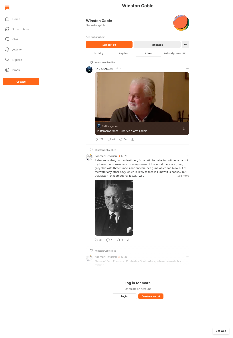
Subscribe (109, 44)
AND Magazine (104, 68)
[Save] (184, 128)
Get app (221, 331)
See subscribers (95, 37)
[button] (21, 19)
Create (21, 81)
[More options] (187, 68)
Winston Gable (102, 62)
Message (157, 44)
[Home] (7, 7)
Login (124, 296)
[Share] (132, 139)
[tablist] (137, 53)
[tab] (98, 53)
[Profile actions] (185, 44)
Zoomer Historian (106, 156)
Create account (151, 296)
